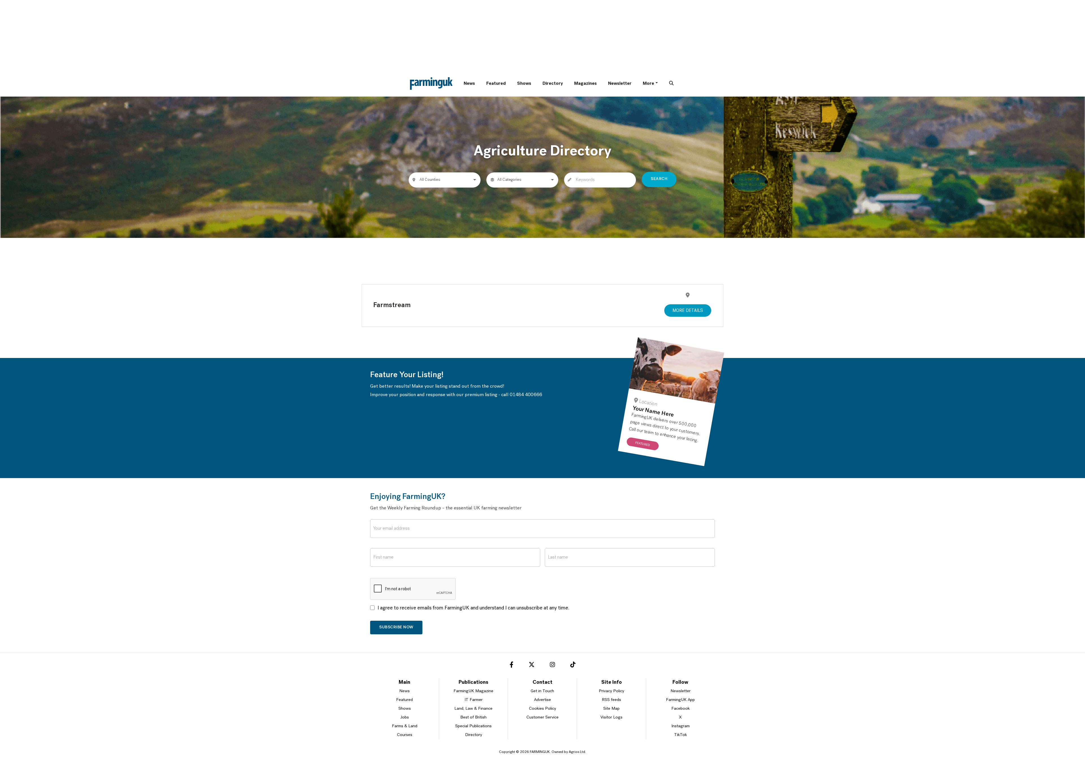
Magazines (585, 83)
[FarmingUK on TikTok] (572, 665)
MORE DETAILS (687, 311)
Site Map (611, 709)
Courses (404, 735)
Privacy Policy (611, 691)
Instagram (680, 726)
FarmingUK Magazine (473, 691)
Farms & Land (404, 726)
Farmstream (392, 305)
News (469, 83)
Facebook (680, 709)
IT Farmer (474, 700)
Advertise (542, 700)
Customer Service (542, 717)
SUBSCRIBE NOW (396, 627)
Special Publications (473, 726)
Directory (552, 83)
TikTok (680, 735)
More (648, 83)
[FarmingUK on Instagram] (552, 665)
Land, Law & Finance (473, 709)
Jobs (404, 717)
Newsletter (620, 83)
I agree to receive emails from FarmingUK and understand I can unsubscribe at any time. (473, 608)
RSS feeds (611, 700)
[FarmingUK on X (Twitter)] (532, 665)
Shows (524, 83)
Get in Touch (542, 691)
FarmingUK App (680, 700)
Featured (496, 83)
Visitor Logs (611, 717)
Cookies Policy (542, 709)
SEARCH (659, 179)
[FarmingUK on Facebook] (511, 665)
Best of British (473, 717)
